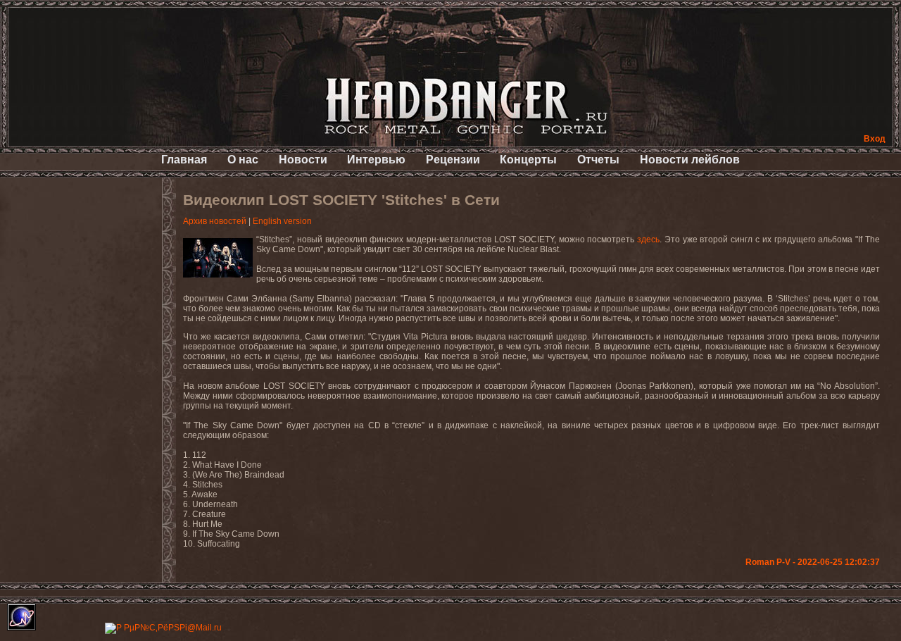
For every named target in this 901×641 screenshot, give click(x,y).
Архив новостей (214, 221)
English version (282, 221)
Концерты (528, 160)
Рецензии (453, 160)
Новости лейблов (690, 160)
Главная (184, 160)
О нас (242, 160)
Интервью (376, 160)
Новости (303, 160)
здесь (648, 239)
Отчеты (598, 160)
